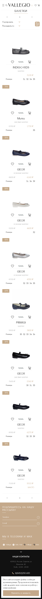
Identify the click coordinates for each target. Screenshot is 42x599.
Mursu (21, 118)
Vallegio (8, 545)
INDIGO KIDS (21, 67)
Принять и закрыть (21, 593)
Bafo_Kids (19, 545)
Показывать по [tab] (8, 26)
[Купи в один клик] (21, 62)
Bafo (37, 545)
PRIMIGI (21, 322)
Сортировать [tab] (7, 22)
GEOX (21, 169)
